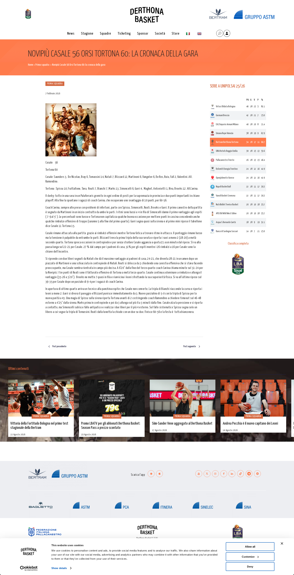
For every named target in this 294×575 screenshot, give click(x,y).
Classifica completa (238, 243)
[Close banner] (282, 543)
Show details (59, 568)
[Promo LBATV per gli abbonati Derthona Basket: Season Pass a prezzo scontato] (112, 398)
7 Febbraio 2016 (52, 93)
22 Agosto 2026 (17, 434)
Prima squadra (42, 65)
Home (30, 65)
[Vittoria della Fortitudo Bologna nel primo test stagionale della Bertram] (41, 398)
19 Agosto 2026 (88, 434)
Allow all (250, 546)
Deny (250, 566)
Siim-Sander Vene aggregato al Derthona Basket (182, 423)
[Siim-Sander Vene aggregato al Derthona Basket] (182, 398)
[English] (200, 33)
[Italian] (188, 33)
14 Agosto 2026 (230, 430)
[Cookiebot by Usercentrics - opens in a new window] (29, 568)
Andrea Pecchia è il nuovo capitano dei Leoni (250, 423)
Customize (248, 556)
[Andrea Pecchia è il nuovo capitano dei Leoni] (253, 398)
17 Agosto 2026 (159, 430)
